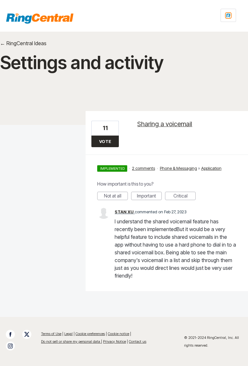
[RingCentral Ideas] (40, 18)
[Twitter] (30, 334)
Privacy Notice (114, 341)
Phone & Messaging (178, 168)
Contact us (137, 341)
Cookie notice (118, 333)
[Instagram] (13, 346)
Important (149, 196)
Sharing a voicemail (164, 124)
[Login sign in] (228, 15)
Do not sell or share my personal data (71, 341)
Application (211, 168)
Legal (68, 333)
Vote (105, 141)
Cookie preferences (90, 333)
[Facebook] (13, 334)
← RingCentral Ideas (23, 43)
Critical (184, 196)
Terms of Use (51, 333)
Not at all (116, 196)
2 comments (143, 168)
